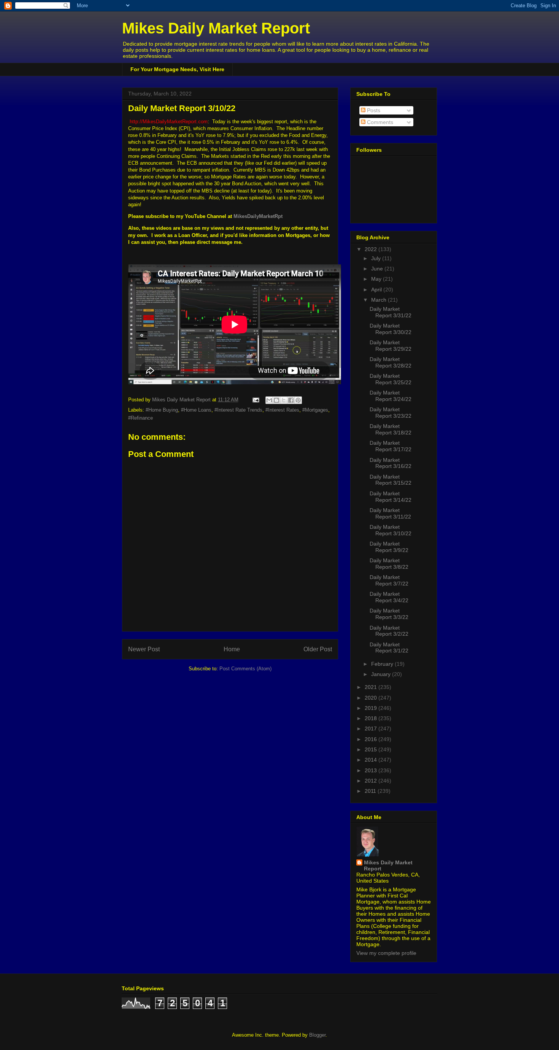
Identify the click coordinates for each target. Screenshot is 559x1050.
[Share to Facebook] (291, 400)
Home (232, 649)
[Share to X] (283, 400)
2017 (371, 728)
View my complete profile (386, 953)
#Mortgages (315, 410)
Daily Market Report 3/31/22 (390, 312)
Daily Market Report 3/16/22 (390, 463)
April (377, 289)
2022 (371, 249)
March (379, 300)
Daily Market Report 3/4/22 (389, 597)
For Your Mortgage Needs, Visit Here (177, 69)
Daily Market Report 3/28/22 (390, 362)
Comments (379, 122)
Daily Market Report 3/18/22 (390, 429)
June (377, 269)
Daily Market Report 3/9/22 (389, 547)
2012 (371, 781)
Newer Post (144, 649)
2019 (371, 708)
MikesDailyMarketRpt (258, 216)
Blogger (317, 1035)
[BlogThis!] (276, 400)
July (376, 258)
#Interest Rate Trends (238, 410)
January (381, 674)
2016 (371, 739)
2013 (371, 770)
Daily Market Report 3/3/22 (389, 614)
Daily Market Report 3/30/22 (390, 329)
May (377, 279)
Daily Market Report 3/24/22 (390, 396)
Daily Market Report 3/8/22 (389, 563)
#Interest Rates (282, 410)
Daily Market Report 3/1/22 (389, 647)
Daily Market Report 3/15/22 (390, 480)
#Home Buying (162, 410)
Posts (372, 110)
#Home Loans (196, 410)
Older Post (317, 649)
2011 (371, 791)
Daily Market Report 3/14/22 (390, 496)
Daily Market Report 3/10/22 (390, 530)
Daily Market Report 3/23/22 (390, 412)
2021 (371, 687)
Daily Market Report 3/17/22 (390, 446)
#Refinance (140, 418)
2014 (371, 760)
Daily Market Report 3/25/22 (390, 379)
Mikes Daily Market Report (216, 28)
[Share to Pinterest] (298, 400)
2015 (371, 749)
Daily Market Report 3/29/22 (390, 345)
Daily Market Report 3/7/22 (389, 580)
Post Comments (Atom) (245, 668)
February (383, 664)
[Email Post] (255, 399)
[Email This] (269, 400)
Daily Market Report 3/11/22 (390, 513)
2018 (371, 718)
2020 (371, 698)
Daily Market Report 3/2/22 (389, 631)
